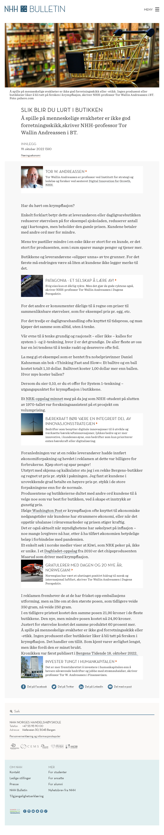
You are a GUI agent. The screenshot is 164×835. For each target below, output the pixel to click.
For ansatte (56, 778)
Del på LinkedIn (94, 686)
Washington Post (47, 510)
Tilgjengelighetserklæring (27, 796)
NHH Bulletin (18, 790)
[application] (82, 538)
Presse (14, 784)
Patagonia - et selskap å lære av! (79, 280)
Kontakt (15, 772)
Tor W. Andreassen (64, 171)
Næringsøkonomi (30, 155)
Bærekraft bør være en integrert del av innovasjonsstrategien (88, 421)
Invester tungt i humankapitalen (79, 661)
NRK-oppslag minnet (44, 399)
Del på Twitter (66, 686)
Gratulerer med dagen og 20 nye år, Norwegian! (83, 567)
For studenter (57, 772)
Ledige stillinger (20, 778)
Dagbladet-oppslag (60, 551)
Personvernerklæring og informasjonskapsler (35, 736)
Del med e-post (123, 686)
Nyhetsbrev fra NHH (62, 790)
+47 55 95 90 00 (32, 726)
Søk (148, 710)
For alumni (55, 784)
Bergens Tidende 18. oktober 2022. (107, 653)
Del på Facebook (37, 686)
